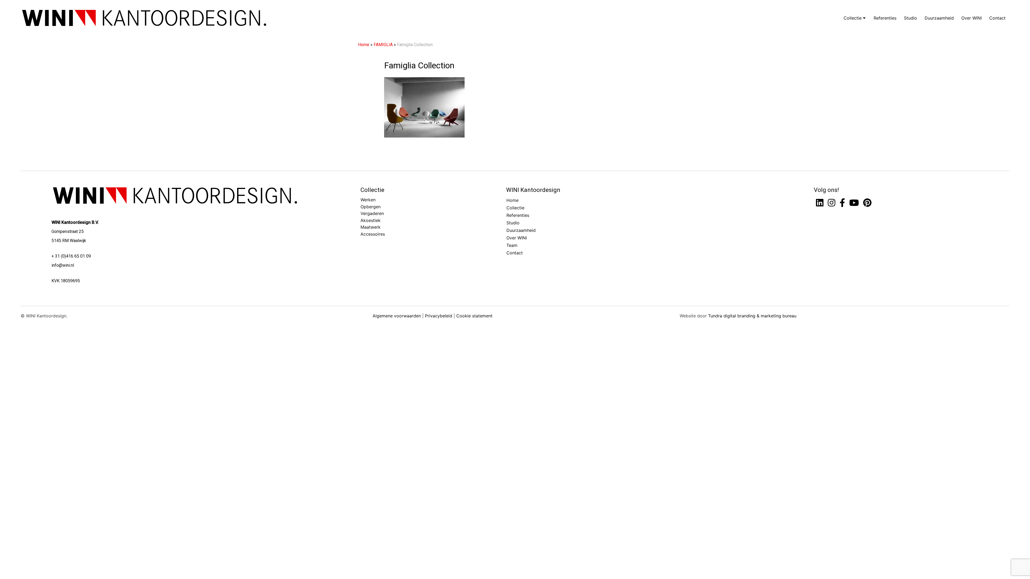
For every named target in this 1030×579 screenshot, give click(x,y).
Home (363, 44)
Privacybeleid (438, 315)
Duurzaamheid (939, 18)
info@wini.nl (63, 265)
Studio (910, 18)
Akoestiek (370, 220)
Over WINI (971, 18)
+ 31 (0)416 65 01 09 (71, 256)
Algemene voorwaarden (397, 315)
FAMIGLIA (383, 44)
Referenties (885, 18)
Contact (997, 18)
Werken (368, 199)
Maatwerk (370, 227)
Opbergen (370, 206)
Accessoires (372, 234)
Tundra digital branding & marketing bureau (752, 315)
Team (511, 245)
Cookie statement (474, 315)
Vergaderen (372, 213)
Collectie (853, 18)
